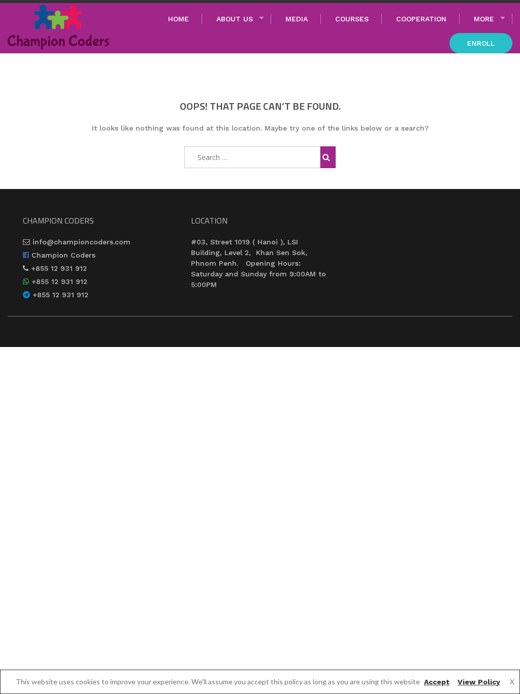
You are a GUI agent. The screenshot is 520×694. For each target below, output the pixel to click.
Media (296, 19)
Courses (352, 19)
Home (178, 19)
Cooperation (421, 19)
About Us (234, 19)
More (484, 19)
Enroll (481, 43)
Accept (436, 682)
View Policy (479, 682)
